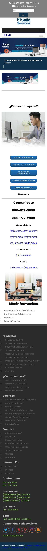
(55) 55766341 (16, 267)
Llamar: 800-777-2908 (16, 383)
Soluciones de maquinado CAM (19, 364)
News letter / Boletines (16, 420)
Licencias (9, 371)
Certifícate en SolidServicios (17, 314)
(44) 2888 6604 (23, 255)
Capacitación (11, 466)
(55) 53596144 (30, 267)
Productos (9, 317)
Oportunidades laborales (17, 443)
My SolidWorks (12, 424)
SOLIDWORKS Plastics (15, 350)
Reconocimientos (13, 440)
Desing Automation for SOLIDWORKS (22, 360)
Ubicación (10, 457)
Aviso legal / (24, 547)
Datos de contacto (14, 390)
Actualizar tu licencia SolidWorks (19, 310)
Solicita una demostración (17, 387)
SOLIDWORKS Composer (16, 357)
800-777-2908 (10, 485)
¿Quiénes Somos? (13, 433)
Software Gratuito (13, 367)
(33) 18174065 (16, 243)
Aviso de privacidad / (11, 547)
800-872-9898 (10, 482)
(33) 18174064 (30, 243)
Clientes (9, 454)
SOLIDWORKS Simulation (16, 343)
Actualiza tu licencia (14, 403)
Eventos (9, 469)
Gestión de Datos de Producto (19, 354)
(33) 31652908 (30, 231)
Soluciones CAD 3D (14, 340)
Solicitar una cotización (16, 380)
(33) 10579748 (17, 237)
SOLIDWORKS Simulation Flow (19, 347)
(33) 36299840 (17, 231)
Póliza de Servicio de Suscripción (20, 399)
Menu (7, 35)
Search (15, 10)
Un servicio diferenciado (16, 447)
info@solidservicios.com (25, 6)
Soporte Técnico (12, 321)
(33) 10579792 (30, 237)
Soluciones (10, 436)
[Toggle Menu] (42, 30)
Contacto (9, 473)
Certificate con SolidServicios (19, 410)
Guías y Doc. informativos (17, 417)
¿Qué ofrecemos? (13, 450)
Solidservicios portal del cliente (20, 413)
